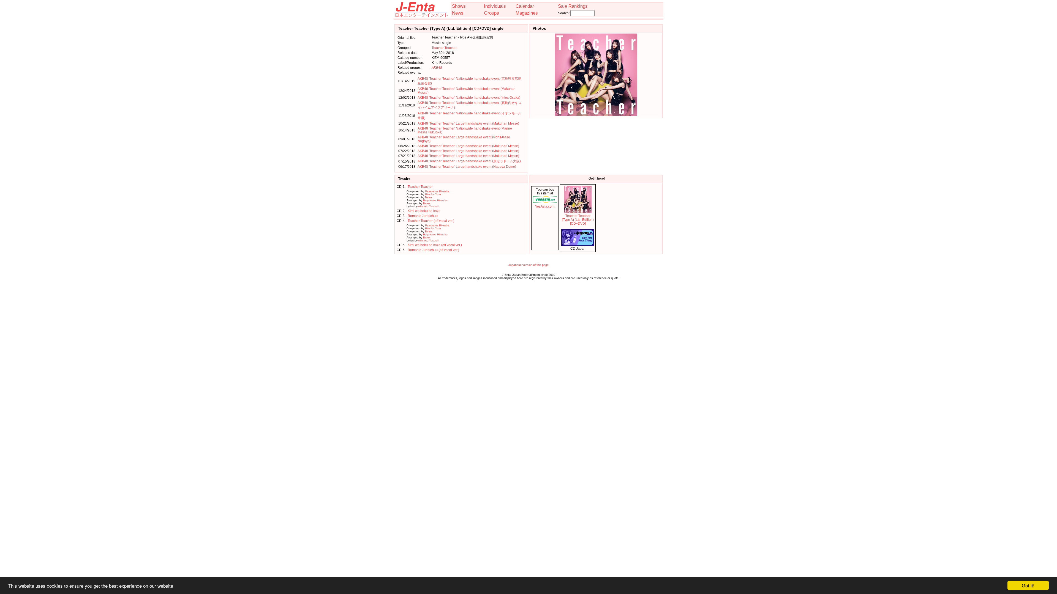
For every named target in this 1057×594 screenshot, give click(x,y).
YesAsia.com (544, 206)
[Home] (421, 16)
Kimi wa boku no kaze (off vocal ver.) (435, 245)
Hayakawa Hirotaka (437, 191)
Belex (428, 197)
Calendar (525, 6)
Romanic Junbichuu (423, 216)
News (458, 13)
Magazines (527, 13)
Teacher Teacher (444, 48)
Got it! (1028, 585)
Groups (491, 13)
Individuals (495, 6)
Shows (459, 6)
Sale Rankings (573, 6)
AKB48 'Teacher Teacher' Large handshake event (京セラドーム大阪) (469, 161)
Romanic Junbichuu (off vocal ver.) (433, 250)
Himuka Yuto (433, 194)
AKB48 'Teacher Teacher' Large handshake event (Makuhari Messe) (468, 123)
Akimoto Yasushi (428, 206)
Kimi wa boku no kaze (424, 211)
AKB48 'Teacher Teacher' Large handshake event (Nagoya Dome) (467, 167)
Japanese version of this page (528, 264)
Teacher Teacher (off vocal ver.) (431, 221)
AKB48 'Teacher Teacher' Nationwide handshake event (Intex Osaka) (469, 98)
